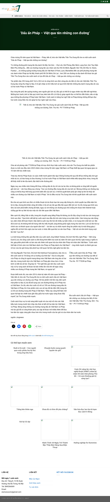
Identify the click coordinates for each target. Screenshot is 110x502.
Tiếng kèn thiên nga (25, 409)
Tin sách (27, 16)
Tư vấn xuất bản (91, 16)
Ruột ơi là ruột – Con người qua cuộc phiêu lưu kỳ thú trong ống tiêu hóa (25, 350)
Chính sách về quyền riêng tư (13, 498)
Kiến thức (69, 16)
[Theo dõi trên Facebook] (101, 1)
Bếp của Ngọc (34, 479)
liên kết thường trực (47, 335)
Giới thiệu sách (34, 483)
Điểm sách (19, 16)
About (27, 498)
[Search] (107, 16)
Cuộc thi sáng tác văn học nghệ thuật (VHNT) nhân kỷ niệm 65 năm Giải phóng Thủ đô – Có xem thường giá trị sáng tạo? (85, 373)
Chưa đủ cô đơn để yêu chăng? (55, 409)
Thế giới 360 (79, 16)
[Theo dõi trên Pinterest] (107, 1)
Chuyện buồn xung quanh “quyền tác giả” (55, 349)
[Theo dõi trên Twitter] (103, 1)
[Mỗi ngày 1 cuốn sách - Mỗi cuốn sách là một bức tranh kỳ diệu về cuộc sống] (11, 8)
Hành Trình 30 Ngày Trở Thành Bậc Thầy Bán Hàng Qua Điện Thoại (55, 445)
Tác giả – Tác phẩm (56, 16)
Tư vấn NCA (33, 487)
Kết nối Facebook (65, 472)
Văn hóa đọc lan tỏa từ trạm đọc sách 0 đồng (85, 410)
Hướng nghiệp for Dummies (85, 443)
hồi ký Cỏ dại (24, 422)
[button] (55, 396)
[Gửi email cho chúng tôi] (105, 1)
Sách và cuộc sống (39, 16)
